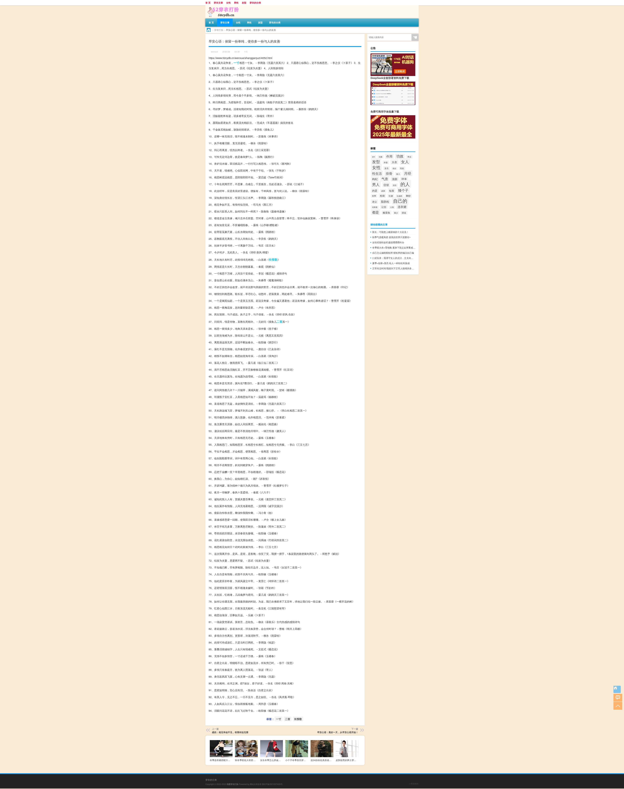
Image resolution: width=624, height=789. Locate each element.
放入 (398, 173)
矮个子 (403, 190)
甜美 (404, 179)
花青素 (374, 207)
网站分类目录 (256, 784)
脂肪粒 (385, 202)
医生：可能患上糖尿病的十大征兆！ (390, 232)
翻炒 (408, 195)
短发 (391, 190)
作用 (389, 156)
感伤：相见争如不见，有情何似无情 (230, 732)
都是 (375, 212)
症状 (386, 185)
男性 (236, 2)
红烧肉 (399, 196)
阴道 (404, 212)
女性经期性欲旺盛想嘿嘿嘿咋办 (388, 242)
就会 (394, 168)
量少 (396, 212)
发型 (244, 2)
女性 (228, 2)
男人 (376, 184)
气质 (385, 178)
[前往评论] (617, 697)
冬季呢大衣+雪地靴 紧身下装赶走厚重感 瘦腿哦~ (393, 247)
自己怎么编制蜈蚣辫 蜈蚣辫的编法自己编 (393, 252)
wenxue (214, 51)
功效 (399, 156)
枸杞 (375, 179)
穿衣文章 (218, 2)
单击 (409, 156)
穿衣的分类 (255, 2)
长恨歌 (273, 259)
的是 (374, 190)
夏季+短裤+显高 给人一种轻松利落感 (391, 263)
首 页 (208, 2)
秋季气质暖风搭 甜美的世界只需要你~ (391, 237)
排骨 (389, 173)
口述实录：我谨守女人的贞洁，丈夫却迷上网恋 (393, 258)
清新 (394, 179)
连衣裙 (402, 206)
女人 (405, 161)
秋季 (374, 196)
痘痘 (394, 185)
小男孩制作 (414, 783)
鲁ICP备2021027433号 (272, 784)
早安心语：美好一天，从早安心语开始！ (337, 732)
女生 (386, 168)
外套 (386, 162)
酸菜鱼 (386, 212)
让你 (383, 207)
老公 (374, 201)
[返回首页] (617, 689)
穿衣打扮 (218, 30)
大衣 (394, 162)
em (373, 156)
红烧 (391, 195)
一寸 (236, 63)
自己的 (400, 200)
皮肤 (383, 190)
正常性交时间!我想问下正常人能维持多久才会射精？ (393, 268)
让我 (392, 207)
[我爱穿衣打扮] (222, 6)
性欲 (402, 168)
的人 (405, 183)
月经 (407, 173)
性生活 (377, 173)
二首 (279, 321)
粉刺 (382, 195)
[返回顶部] (617, 705)
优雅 (380, 156)
